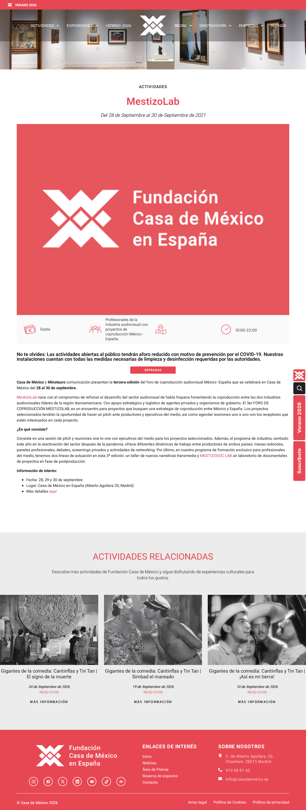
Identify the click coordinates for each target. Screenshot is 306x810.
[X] (62, 781)
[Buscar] (299, 388)
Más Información (49, 702)
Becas (180, 26)
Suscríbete (299, 461)
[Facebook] (48, 781)
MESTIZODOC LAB (216, 456)
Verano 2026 (299, 417)
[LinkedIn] (77, 781)
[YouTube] (91, 781)
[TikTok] (106, 781)
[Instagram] (33, 781)
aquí (53, 491)
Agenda (278, 26)
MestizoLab (27, 397)
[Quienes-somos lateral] (299, 375)
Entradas (153, 370)
